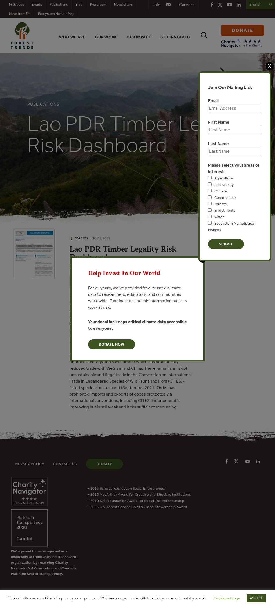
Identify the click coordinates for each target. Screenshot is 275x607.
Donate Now (111, 344)
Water (219, 216)
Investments (224, 210)
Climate (220, 191)
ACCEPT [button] (256, 598)
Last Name (218, 143)
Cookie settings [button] (227, 598)
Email (213, 100)
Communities (225, 197)
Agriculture (223, 178)
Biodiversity (224, 184)
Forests (220, 204)
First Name (218, 122)
